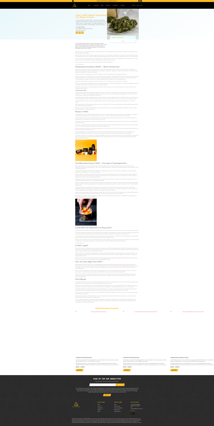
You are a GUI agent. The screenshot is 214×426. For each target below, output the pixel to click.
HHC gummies (116, 248)
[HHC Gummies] (86, 225)
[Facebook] (139, 1)
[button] (77, 32)
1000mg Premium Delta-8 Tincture (179, 357)
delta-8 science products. (124, 265)
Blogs (102, 5)
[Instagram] (141, 1)
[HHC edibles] (86, 160)
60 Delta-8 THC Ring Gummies (131, 357)
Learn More (115, 5)
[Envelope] (73, 1)
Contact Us (108, 5)
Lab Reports (96, 5)
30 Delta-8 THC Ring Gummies (84, 357)
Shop (89, 5)
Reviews (123, 5)
